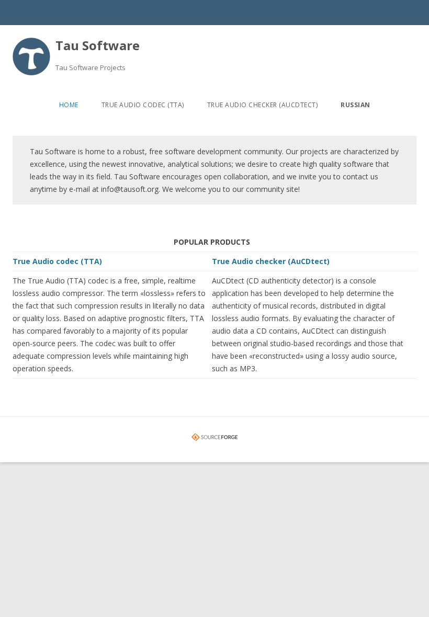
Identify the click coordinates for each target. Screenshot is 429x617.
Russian (355, 104)
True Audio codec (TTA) (142, 104)
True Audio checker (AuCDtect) (262, 104)
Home (68, 104)
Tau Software (97, 45)
